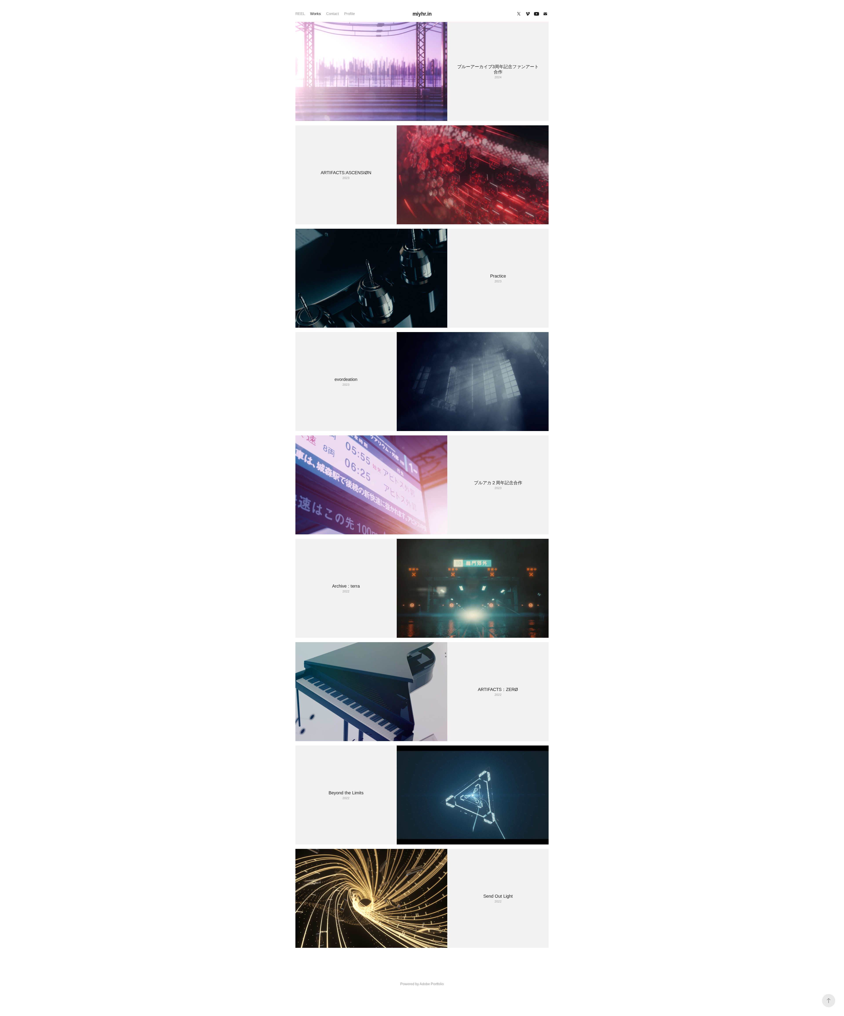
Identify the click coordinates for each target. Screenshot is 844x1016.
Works (315, 14)
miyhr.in (422, 14)
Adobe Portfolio (432, 984)
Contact (332, 14)
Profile (349, 14)
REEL (300, 14)
